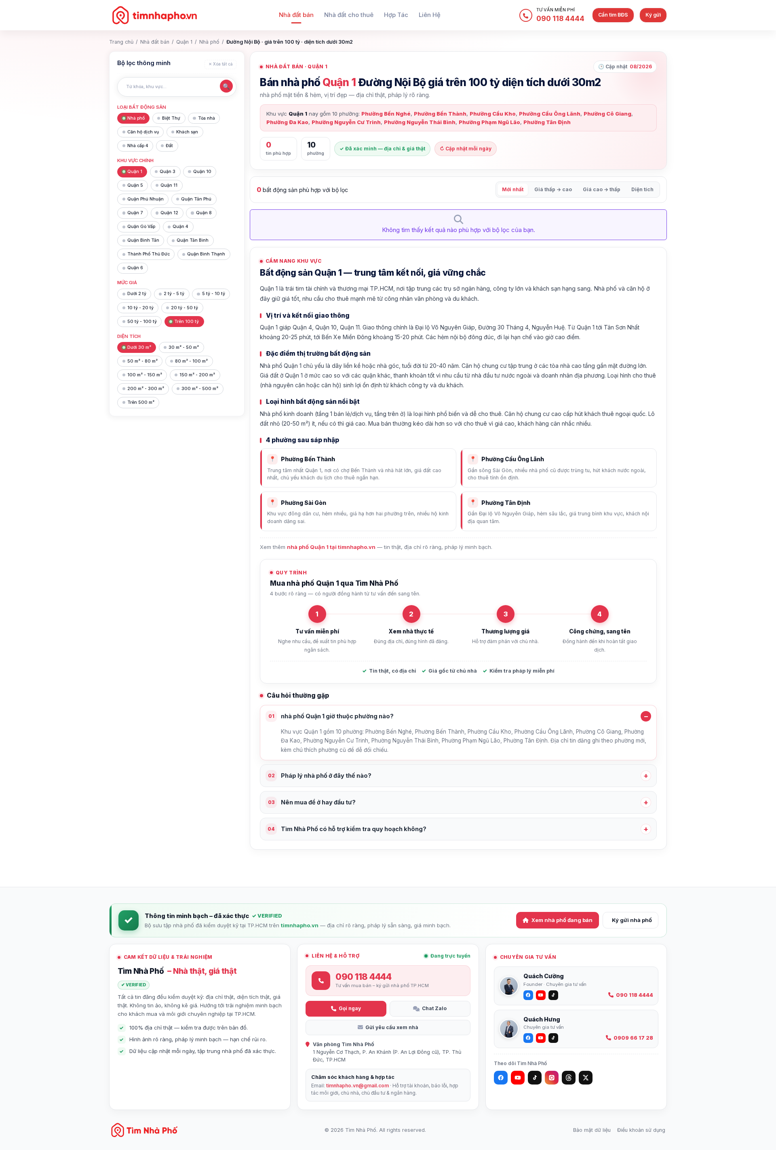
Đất (169, 145)
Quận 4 (180, 226)
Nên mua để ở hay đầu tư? (312, 802)
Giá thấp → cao (553, 189)
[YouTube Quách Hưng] (541, 1038)
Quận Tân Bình (193, 240)
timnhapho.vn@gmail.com (357, 1085)
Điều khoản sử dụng (641, 1130)
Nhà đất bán (296, 15)
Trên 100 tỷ (186, 321)
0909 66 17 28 (633, 1038)
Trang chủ (121, 42)
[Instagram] (552, 1078)
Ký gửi (653, 15)
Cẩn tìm (613, 15)
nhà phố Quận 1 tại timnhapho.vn (331, 547)
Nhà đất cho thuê (348, 15)
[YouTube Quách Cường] (541, 995)
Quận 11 (168, 185)
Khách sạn (187, 132)
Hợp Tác (396, 15)
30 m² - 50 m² (184, 347)
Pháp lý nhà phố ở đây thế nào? (320, 775)
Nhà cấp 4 (137, 145)
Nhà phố (209, 42)
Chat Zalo (434, 1008)
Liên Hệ (430, 15)
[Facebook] (501, 1078)
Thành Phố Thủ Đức (148, 254)
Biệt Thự (171, 118)
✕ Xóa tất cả (221, 64)
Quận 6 (135, 267)
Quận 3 (167, 171)
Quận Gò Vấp (141, 226)
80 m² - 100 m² (191, 361)
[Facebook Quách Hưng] (528, 1038)
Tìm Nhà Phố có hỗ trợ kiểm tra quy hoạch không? (347, 828)
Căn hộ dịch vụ (143, 132)
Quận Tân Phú (196, 199)
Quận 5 (135, 185)
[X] (586, 1078)
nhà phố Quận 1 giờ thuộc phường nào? (331, 716)
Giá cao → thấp (601, 189)
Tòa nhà (206, 118)
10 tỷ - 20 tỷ (140, 307)
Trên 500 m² (140, 402)
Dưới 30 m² (139, 347)
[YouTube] (518, 1078)
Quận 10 (202, 171)
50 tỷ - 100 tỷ (142, 321)
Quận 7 (135, 212)
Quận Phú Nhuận (145, 199)
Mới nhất (512, 189)
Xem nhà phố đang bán (562, 920)
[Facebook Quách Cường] (528, 995)
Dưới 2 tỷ (136, 293)
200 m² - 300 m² (145, 388)
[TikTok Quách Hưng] (553, 1038)
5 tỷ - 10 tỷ (213, 293)
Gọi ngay (350, 1008)
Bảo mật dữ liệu (592, 1130)
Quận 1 (184, 42)
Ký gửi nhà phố (632, 920)
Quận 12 (169, 212)
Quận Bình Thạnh (206, 254)
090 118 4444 (634, 995)
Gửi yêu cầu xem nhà (391, 1027)
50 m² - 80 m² (142, 361)
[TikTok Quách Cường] (553, 995)
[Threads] (569, 1078)
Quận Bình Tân (143, 240)
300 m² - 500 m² (199, 388)
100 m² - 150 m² (144, 375)
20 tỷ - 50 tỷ (184, 307)
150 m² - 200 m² (197, 375)
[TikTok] (535, 1078)
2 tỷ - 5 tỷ (174, 293)
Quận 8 (204, 212)
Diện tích (642, 189)
